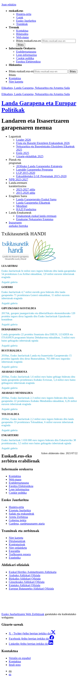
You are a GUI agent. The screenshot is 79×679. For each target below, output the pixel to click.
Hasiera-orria (23, 14)
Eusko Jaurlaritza (26, 20)
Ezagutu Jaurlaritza (20, 510)
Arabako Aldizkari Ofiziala (24, 575)
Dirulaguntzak (17, 541)
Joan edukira (8, 4)
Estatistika (15, 557)
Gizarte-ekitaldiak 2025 (29, 156)
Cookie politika (25, 58)
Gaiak (19, 17)
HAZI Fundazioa (26, 209)
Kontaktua (22, 30)
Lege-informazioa (26, 54)
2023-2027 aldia (25, 189)
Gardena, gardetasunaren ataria (27, 523)
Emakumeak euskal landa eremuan (36, 216)
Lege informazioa (19, 489)
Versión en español (20, 658)
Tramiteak (22, 24)
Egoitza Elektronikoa (28, 61)
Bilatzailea (22, 34)
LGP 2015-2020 (25, 172)
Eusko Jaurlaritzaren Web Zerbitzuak (22, 614)
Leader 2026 (23, 139)
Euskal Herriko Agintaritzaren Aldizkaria (32, 572)
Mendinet (21, 206)
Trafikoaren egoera (20, 554)
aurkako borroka (18, 224)
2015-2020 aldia (25, 192)
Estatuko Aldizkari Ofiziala (24, 585)
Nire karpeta (16, 81)
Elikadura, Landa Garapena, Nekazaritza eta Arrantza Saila (35, 87)
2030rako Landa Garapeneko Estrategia (39, 166)
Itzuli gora (15, 664)
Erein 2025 (22, 153)
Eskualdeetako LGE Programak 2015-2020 (41, 176)
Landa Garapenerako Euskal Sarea (36, 199)
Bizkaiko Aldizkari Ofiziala (25, 578)
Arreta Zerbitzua (18, 517)
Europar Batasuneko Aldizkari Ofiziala (31, 588)
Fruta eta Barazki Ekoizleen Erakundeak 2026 (43, 143)
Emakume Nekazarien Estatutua (34, 219)
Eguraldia (14, 551)
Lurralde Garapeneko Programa (34, 169)
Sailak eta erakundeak (21, 513)
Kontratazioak (17, 544)
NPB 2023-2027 (18, 179)
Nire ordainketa (18, 547)
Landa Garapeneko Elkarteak (33, 202)
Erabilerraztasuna (26, 51)
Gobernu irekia (17, 520)
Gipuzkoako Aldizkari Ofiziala (26, 581)
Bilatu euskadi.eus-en (28, 40)
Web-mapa (22, 37)
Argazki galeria (9, 282)
